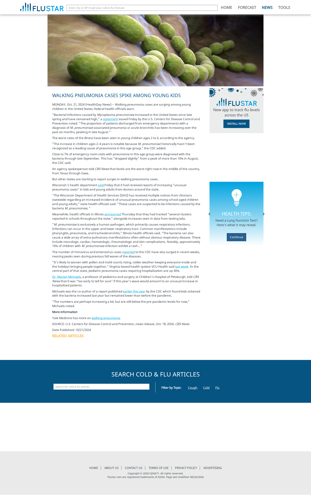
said (101, 185)
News (267, 7)
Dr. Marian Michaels (66, 277)
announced (112, 214)
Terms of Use (159, 468)
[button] (209, 214)
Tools (284, 7)
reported (128, 252)
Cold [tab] (206, 387)
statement (110, 119)
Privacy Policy (186, 468)
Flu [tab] (217, 387)
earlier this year (134, 291)
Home (226, 7)
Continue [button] (236, 237)
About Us (111, 468)
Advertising (212, 468)
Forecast (247, 7)
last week (181, 266)
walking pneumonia (106, 318)
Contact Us (133, 468)
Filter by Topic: (171, 387)
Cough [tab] (192, 387)
